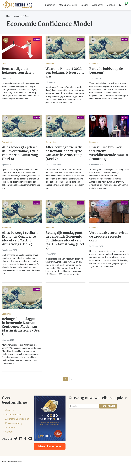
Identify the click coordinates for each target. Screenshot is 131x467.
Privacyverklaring (13, 423)
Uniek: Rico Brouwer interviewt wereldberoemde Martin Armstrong (108, 153)
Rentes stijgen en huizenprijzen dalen (18, 71)
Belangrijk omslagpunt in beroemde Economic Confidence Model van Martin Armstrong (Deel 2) (65, 240)
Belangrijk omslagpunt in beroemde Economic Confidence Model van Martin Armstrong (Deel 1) (21, 326)
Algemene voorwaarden (17, 419)
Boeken (84, 5)
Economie (50, 63)
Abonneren (97, 5)
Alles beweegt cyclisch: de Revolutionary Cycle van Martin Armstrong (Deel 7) (64, 153)
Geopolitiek (7, 142)
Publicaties (49, 5)
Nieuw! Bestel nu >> (49, 446)
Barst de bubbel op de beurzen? (106, 71)
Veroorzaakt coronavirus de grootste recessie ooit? (108, 236)
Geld (4, 63)
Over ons (9, 410)
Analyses (18, 16)
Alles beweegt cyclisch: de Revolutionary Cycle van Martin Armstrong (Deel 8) (20, 153)
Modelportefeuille (68, 5)
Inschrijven (108, 406)
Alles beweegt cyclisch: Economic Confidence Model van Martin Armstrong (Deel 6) (20, 238)
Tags (27, 16)
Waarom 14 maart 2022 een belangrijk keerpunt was (65, 72)
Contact (9, 431)
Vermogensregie (13, 414)
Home (9, 16)
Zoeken (111, 5)
